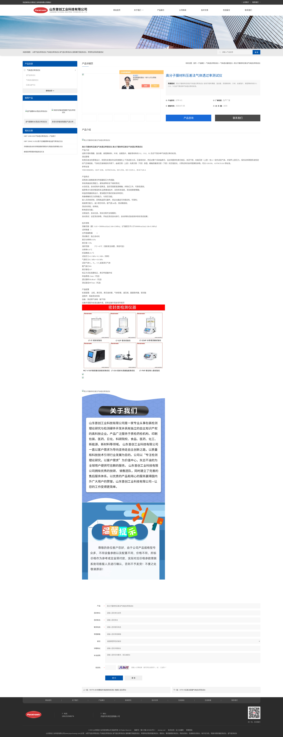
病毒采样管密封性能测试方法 (34, 152)
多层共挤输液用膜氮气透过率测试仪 (64, 122)
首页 (194, 63)
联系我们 (255, 2)
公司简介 (246, 2)
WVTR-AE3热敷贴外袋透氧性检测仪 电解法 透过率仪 (107, 690)
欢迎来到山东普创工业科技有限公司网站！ (37, 2)
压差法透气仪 (30, 85)
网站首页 (116, 10)
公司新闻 (182, 10)
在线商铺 (208, 700)
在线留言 (226, 10)
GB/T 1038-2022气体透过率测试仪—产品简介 (40, 136)
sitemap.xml (161, 730)
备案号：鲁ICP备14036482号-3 (144, 730)
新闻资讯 (128, 700)
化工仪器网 (180, 730)
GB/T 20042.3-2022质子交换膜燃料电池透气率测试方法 (43, 141)
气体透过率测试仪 (33, 70)
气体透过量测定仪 (32, 80)
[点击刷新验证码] (123, 667)
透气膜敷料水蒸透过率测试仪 (36, 122)
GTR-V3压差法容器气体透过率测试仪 (192, 690)
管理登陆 (189, 730)
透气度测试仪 (30, 75)
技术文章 (204, 10)
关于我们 (137, 10)
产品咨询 (188, 118)
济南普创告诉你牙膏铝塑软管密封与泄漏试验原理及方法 (43, 146)
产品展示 (160, 10)
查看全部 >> (50, 91)
